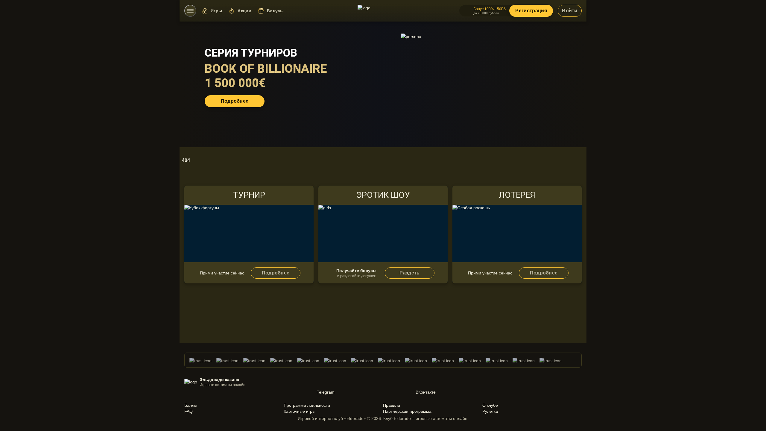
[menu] (190, 11)
